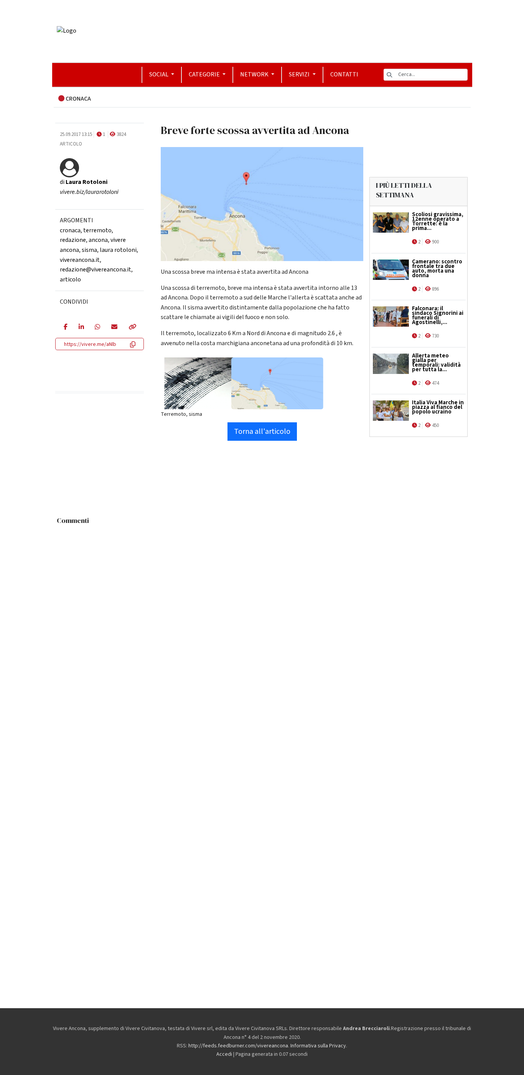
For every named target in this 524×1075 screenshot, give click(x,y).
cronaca (70, 230)
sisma (89, 250)
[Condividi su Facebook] (65, 327)
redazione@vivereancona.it (95, 269)
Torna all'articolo (262, 431)
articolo (70, 279)
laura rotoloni (118, 250)
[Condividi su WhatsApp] (97, 327)
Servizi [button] (300, 74)
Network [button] (255, 74)
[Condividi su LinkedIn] (81, 327)
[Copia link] (132, 327)
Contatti (344, 74)
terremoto (97, 230)
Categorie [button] (205, 74)
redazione (73, 240)
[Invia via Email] (114, 327)
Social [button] (159, 74)
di (83, 182)
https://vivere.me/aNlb (90, 344)
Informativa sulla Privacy (318, 1046)
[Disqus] (262, 624)
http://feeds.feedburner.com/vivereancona (238, 1046)
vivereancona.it (80, 260)
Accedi (224, 1054)
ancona (98, 240)
